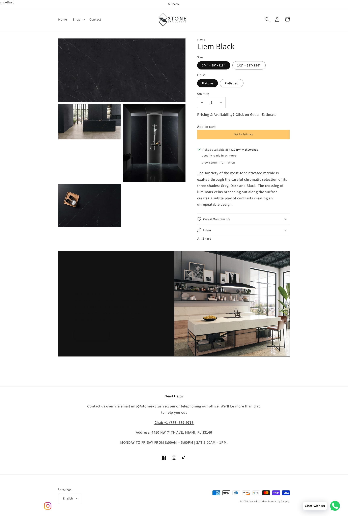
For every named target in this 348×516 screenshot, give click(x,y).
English (68, 498)
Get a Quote (92, 334)
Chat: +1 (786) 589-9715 (174, 422)
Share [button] (206, 238)
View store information (218, 162)
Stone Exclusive (258, 501)
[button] (78, 19)
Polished (231, 83)
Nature (207, 83)
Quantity (203, 93)
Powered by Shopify (279, 501)
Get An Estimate (243, 134)
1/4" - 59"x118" (213, 65)
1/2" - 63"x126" (249, 65)
